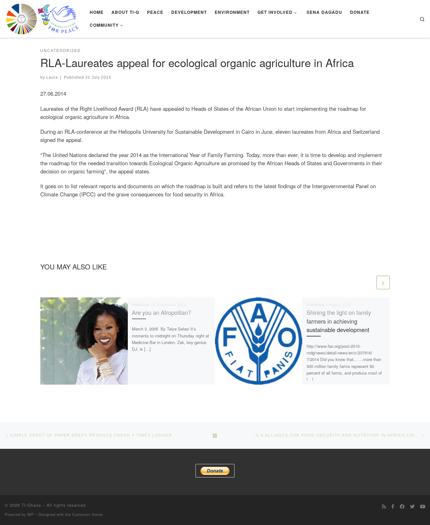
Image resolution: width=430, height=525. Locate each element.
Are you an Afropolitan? (161, 312)
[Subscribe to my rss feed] (384, 506)
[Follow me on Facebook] (402, 506)
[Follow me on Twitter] (412, 506)
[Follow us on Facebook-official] (392, 506)
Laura (52, 77)
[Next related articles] (383, 282)
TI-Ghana (31, 505)
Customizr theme (87, 514)
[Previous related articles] (368, 282)
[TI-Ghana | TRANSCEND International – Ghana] (42, 17)
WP (30, 514)
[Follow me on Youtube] (422, 506)
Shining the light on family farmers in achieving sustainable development (339, 321)
